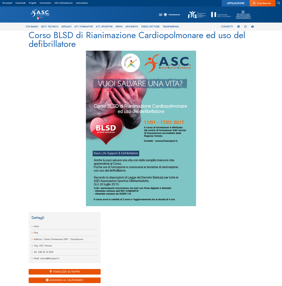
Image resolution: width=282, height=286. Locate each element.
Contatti (227, 26)
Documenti (7, 2)
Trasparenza (171, 26)
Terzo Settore (150, 26)
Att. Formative (83, 26)
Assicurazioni (82, 2)
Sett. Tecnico (49, 26)
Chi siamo (32, 26)
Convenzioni (45, 2)
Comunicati (20, 2)
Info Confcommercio (63, 2)
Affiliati (66, 26)
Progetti (32, 2)
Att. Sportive (104, 26)
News (119, 26)
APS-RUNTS (131, 26)
